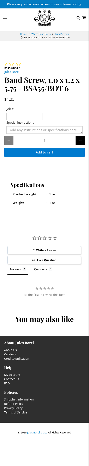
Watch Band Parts (41, 34)
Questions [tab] (40, 269)
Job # (10, 109)
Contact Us (11, 379)
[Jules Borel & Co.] (44, 17)
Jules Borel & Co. (37, 432)
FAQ (7, 383)
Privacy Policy (13, 408)
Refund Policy (13, 404)
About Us (10, 350)
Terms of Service (15, 412)
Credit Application (16, 359)
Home (23, 34)
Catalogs (10, 354)
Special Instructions (20, 122)
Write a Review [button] (46, 250)
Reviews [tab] (15, 269)
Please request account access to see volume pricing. (44, 4)
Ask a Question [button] (46, 260)
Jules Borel (11, 72)
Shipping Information (19, 399)
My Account (12, 375)
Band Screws (62, 34)
